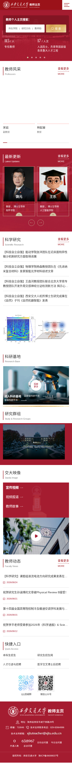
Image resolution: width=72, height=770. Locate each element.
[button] (5, 142)
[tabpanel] (19, 44)
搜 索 (58, 28)
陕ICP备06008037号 (48, 755)
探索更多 (36, 385)
